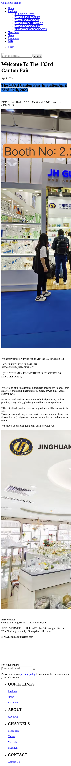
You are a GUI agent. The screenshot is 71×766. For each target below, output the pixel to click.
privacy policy (27, 674)
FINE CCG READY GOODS (31, 29)
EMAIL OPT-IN (10, 665)
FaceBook (13, 730)
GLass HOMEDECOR (27, 20)
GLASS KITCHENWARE (29, 23)
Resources (13, 38)
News (11, 35)
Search (37, 56)
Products (12, 11)
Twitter (11, 736)
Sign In (17, 2)
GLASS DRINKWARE (27, 26)
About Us (13, 716)
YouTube (13, 742)
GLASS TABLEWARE (27, 17)
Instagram (13, 747)
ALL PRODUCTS (25, 14)
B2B (10, 41)
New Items (13, 32)
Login (11, 46)
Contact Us (7, 2)
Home (11, 8)
